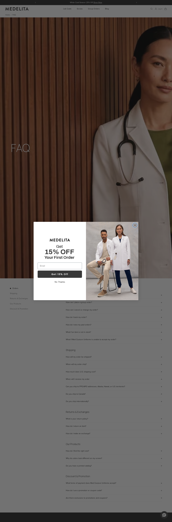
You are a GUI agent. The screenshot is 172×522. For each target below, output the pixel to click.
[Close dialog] (135, 225)
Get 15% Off (59, 274)
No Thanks (60, 281)
